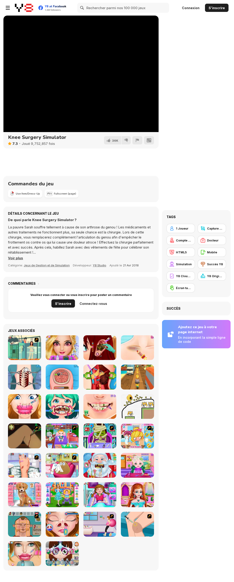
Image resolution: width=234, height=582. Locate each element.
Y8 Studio (99, 265)
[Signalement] (137, 140)
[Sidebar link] (7, 7)
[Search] (82, 8)
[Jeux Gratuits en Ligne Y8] (24, 8)
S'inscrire (217, 8)
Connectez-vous (93, 304)
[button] (15, 258)
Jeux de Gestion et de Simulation (47, 265)
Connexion (190, 8)
